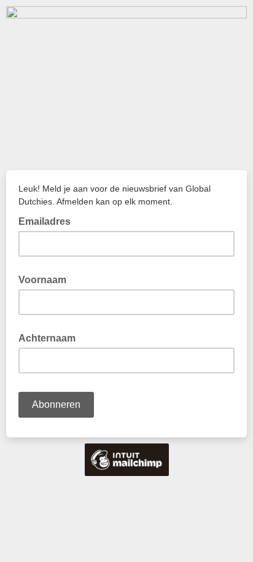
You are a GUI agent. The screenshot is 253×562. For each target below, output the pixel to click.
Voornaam (42, 280)
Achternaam (47, 338)
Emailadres (48, 220)
